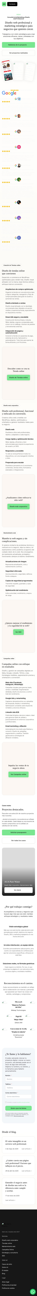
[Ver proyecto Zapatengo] (29, 71)
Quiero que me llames (18, 1108)
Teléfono (8, 1084)
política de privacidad (23, 1102)
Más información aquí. (19, 1115)
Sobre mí (5, 1267)
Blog (3, 1273)
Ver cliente (17, 890)
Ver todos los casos (18, 840)
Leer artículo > (27, 1149)
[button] (33, 1292)
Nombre (7, 1075)
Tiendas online (7, 1243)
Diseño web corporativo (18, 506)
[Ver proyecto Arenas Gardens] (18, 71)
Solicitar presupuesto (18, 832)
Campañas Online (8, 1249)
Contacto (12, 4)
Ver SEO (18, 632)
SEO (3, 1256)
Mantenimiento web (8, 1246)
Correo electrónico (11, 1093)
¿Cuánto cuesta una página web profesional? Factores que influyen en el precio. (18, 1163)
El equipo (5, 1270)
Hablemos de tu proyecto (17, 45)
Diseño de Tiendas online (18, 377)
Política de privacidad (9, 1285)
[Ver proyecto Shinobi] (7, 70)
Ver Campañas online (18, 774)
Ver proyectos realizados (18, 53)
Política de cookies (8, 1288)
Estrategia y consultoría (10, 1253)
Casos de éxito (7, 1264)
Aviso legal (5, 1282)
